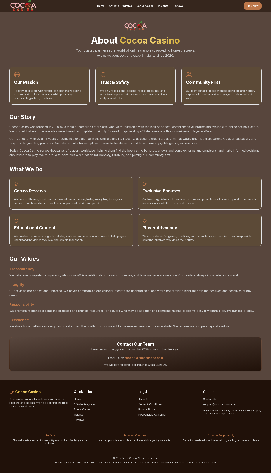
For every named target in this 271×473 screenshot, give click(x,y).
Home (101, 5)
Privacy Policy (147, 409)
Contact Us (209, 399)
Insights (163, 5)
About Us (144, 399)
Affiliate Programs (120, 5)
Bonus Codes (145, 5)
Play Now (252, 5)
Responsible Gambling (152, 414)
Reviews (178, 5)
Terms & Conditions (150, 404)
